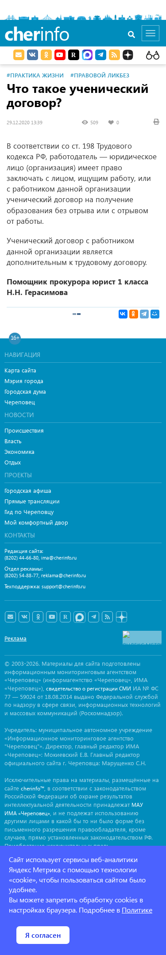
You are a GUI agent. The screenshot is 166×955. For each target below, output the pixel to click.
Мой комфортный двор (36, 522)
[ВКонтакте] (123, 314)
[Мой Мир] (155, 314)
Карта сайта (20, 370)
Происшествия (24, 430)
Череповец (19, 402)
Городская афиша (27, 490)
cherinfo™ (32, 788)
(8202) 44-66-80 (21, 557)
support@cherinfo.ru (63, 586)
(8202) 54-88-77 (21, 575)
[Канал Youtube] (60, 55)
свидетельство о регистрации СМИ (88, 688)
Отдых (12, 462)
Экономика (19, 451)
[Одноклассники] (133, 314)
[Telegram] (144, 314)
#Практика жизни (35, 75)
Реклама (15, 638)
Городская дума (25, 391)
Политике (137, 909)
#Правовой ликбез (99, 75)
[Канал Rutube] (73, 55)
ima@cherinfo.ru (59, 557)
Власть (13, 441)
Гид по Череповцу (29, 511)
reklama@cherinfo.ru (63, 575)
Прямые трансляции (32, 501)
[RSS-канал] (107, 617)
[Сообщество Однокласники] (46, 55)
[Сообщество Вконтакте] (24, 617)
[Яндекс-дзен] (121, 617)
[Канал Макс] (87, 55)
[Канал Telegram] (93, 617)
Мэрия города (23, 380)
